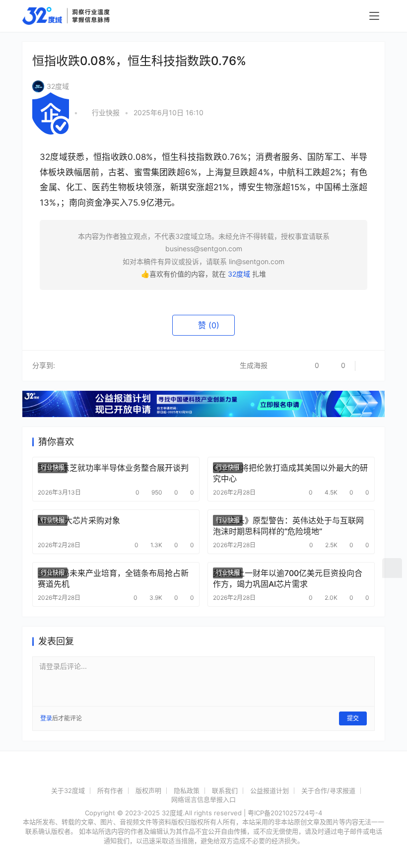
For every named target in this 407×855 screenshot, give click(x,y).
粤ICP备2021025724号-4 (285, 813)
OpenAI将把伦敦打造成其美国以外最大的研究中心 (290, 473)
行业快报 (106, 112)
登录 (46, 718)
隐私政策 (187, 790)
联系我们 (225, 790)
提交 (353, 718)
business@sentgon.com (203, 248)
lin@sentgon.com (256, 261)
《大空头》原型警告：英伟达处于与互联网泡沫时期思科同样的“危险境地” (288, 525)
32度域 (58, 86)
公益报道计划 (269, 790)
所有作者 (110, 790)
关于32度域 (68, 790)
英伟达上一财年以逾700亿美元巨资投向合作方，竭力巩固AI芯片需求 (287, 578)
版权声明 (148, 790)
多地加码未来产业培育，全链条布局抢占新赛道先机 (113, 578)
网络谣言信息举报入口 (203, 799)
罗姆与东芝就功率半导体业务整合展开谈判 (113, 468)
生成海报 (253, 365)
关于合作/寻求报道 (328, 790)
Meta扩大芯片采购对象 (79, 520)
